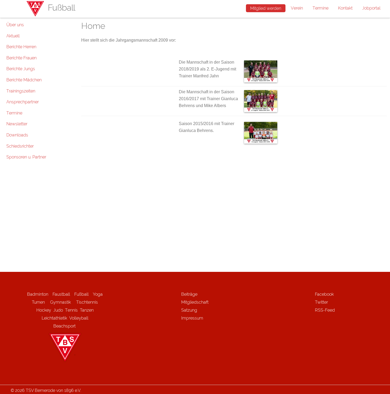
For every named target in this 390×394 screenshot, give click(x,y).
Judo (58, 310)
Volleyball (78, 318)
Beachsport (64, 326)
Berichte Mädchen (24, 79)
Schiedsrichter (20, 146)
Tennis (71, 310)
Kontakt (345, 8)
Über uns (15, 24)
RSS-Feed (325, 310)
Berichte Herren (21, 46)
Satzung (189, 310)
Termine (320, 8)
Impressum (192, 318)
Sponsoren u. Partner (26, 157)
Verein (297, 8)
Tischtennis (87, 302)
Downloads (17, 135)
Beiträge (189, 294)
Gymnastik (63, 302)
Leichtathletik (54, 318)
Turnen (38, 302)
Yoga (98, 294)
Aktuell (13, 35)
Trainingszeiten (20, 91)
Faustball (61, 294)
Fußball (81, 294)
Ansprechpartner (22, 101)
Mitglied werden (265, 8)
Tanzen (87, 310)
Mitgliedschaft (195, 302)
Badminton (37, 294)
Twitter (321, 302)
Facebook (324, 294)
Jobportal (371, 8)
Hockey (43, 310)
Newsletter (16, 123)
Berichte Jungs (20, 68)
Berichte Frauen (21, 57)
